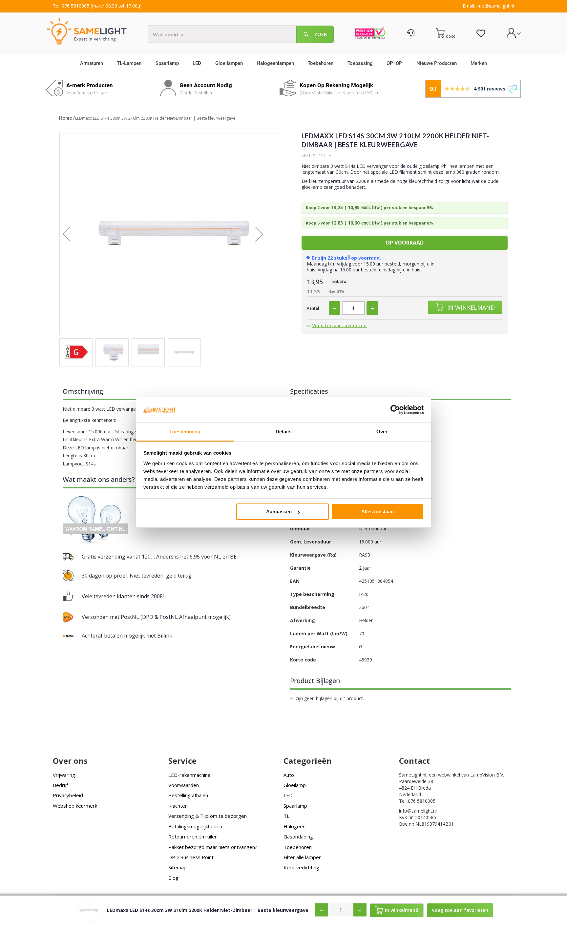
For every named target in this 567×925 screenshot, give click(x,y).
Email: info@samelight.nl (488, 6)
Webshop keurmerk (75, 805)
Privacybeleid (68, 795)
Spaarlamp (295, 805)
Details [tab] (284, 431)
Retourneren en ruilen (193, 836)
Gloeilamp (295, 785)
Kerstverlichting (301, 867)
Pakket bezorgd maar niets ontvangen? (212, 847)
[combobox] (241, 34)
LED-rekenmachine (189, 775)
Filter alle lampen (303, 857)
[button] (73, 234)
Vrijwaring (64, 775)
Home (65, 118)
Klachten (178, 805)
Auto (289, 775)
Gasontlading (298, 836)
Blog (173, 878)
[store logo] (86, 31)
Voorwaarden (183, 785)
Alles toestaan (377, 511)
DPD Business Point (191, 857)
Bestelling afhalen (188, 795)
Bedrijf (60, 785)
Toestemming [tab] (184, 431)
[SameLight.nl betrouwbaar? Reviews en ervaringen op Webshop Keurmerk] (370, 34)
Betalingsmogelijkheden (195, 826)
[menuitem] (94, 63)
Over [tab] (382, 431)
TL (286, 816)
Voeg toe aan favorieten (339, 325)
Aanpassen (279, 511)
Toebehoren (298, 847)
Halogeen (294, 826)
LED (288, 795)
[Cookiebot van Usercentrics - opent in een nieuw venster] (395, 410)
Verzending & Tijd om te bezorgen (207, 816)
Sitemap (177, 867)
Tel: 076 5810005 (71, 6)
